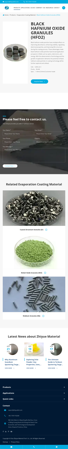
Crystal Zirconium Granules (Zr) (31, 230)
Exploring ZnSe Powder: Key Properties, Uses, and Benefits (33, 362)
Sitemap (5, 442)
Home (6, 15)
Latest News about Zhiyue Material (34, 336)
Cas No (32, 8)
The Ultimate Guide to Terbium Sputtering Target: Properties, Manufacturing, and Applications (55, 362)
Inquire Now (39, 81)
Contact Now (10, 166)
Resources (49, 8)
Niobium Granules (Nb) (31, 316)
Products (17, 8)
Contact (56, 8)
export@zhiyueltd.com (12, 2)
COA (44, 8)
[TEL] (34, 447)
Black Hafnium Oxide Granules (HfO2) (48, 15)
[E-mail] (11, 447)
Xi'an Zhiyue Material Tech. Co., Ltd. (22, 438)
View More (10, 368)
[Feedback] (56, 447)
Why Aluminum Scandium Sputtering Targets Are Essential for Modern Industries (12, 362)
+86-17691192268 (30, 2)
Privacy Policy (15, 442)
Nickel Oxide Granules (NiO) (31, 273)
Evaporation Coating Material (26, 15)
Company (39, 8)
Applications (25, 8)
